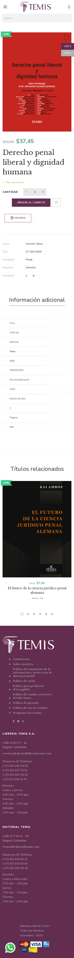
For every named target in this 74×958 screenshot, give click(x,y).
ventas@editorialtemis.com (21, 846)
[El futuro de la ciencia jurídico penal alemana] (37, 529)
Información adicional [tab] (37, 300)
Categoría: (9, 259)
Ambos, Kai (37, 598)
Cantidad (10, 192)
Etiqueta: (8, 267)
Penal (29, 259)
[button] (66, 38)
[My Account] (69, 7)
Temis (12, 351)
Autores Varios (34, 243)
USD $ (66, 46)
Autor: (6, 243)
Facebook (13, 721)
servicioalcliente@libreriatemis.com (27, 753)
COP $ (66, 53)
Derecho (31, 267)
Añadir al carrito (31, 202)
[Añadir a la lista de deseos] (56, 202)
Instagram (23, 721)
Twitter (18, 721)
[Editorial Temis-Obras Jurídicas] (35, 7)
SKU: (5, 251)
